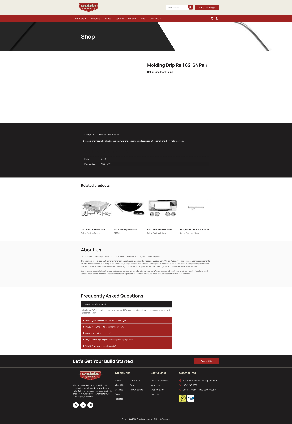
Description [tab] (88, 134)
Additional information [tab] (109, 134)
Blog (143, 18)
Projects (132, 18)
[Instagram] (83, 405)
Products (79, 18)
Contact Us (155, 18)
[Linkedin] (90, 405)
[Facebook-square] (76, 405)
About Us (95, 18)
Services (120, 18)
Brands (107, 18)
